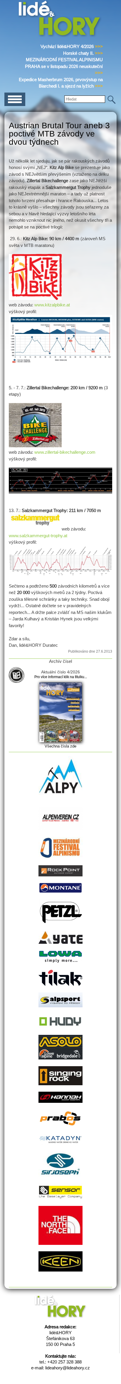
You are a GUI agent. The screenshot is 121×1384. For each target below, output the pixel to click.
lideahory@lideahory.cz (67, 1367)
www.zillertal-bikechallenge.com (64, 452)
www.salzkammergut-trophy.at (38, 535)
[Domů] (60, 35)
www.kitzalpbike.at (51, 304)
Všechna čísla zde (60, 746)
